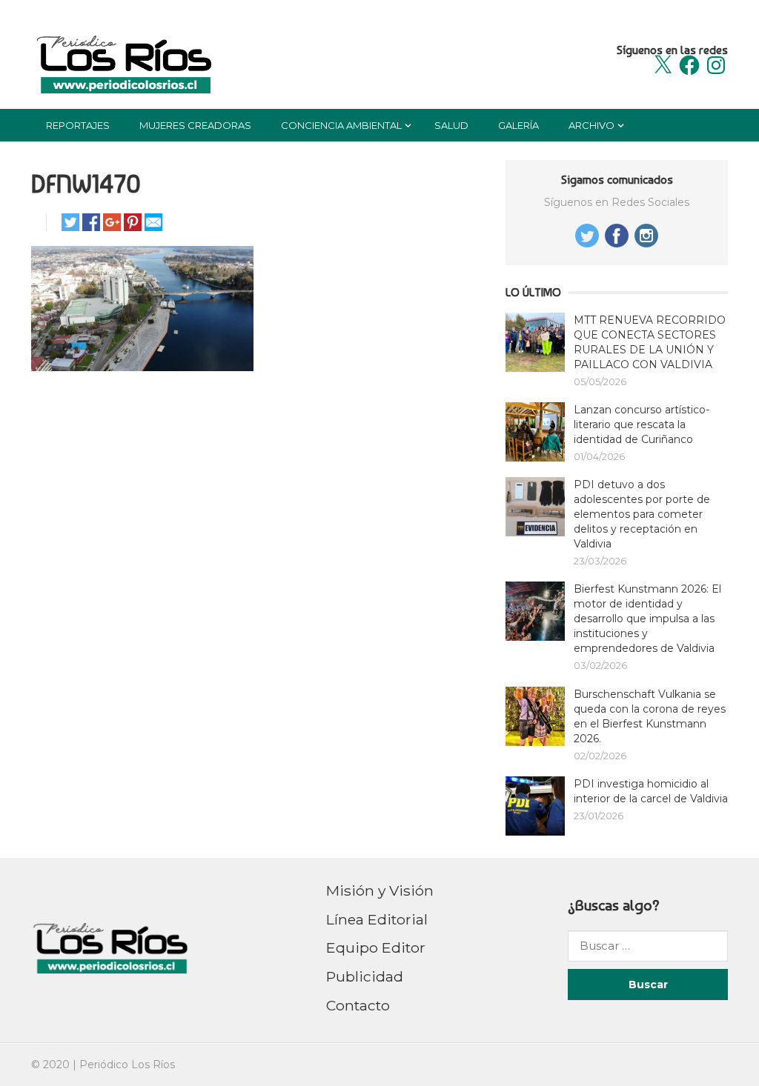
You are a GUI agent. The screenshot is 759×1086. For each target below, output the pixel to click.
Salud (451, 125)
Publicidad (364, 976)
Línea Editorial (377, 919)
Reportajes (78, 125)
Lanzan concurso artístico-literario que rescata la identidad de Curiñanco (641, 424)
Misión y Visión (380, 890)
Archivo (591, 125)
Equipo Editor (375, 947)
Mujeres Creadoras (195, 125)
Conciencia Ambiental (341, 125)
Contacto (358, 1005)
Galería (518, 125)
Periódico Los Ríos (127, 1064)
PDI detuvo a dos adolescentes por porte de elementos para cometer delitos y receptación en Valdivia (642, 514)
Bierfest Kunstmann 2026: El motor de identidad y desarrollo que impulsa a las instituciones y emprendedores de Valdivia (647, 618)
